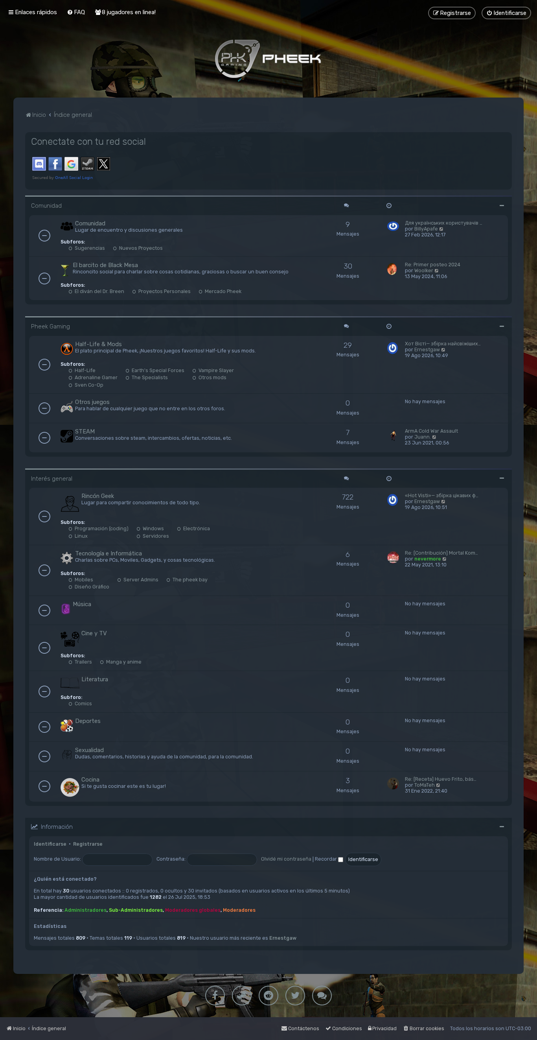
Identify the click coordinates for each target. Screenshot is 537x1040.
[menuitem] (76, 12)
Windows (153, 528)
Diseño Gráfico (91, 587)
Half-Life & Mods (98, 344)
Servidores (155, 536)
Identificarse (50, 844)
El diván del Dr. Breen (99, 291)
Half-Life (85, 370)
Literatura (94, 679)
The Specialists (149, 377)
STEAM (85, 431)
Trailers (83, 662)
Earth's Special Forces (157, 370)
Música (82, 604)
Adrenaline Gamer (96, 377)
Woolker (423, 270)
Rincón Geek (97, 496)
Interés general (51, 478)
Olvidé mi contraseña (286, 859)
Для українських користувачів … (443, 223)
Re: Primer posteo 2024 (432, 264)
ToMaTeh (424, 785)
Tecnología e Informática (108, 553)
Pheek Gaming (50, 326)
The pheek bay (189, 580)
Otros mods (211, 377)
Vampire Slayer (215, 370)
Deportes (88, 721)
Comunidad (46, 205)
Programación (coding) (101, 528)
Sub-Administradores (136, 910)
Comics (83, 703)
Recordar (326, 859)
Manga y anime (123, 662)
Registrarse (88, 844)
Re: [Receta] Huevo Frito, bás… (440, 779)
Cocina (90, 779)
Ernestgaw (427, 349)
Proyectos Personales (164, 291)
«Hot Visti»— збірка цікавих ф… (441, 495)
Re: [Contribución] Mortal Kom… (441, 553)
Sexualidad (89, 750)
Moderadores (239, 910)
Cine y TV (94, 633)
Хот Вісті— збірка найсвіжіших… (443, 344)
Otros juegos (92, 402)
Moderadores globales (193, 910)
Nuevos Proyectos (140, 248)
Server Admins (140, 580)
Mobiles (83, 580)
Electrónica (196, 528)
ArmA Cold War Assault (431, 431)
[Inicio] (268, 58)
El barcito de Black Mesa (105, 265)
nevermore (427, 559)
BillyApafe (426, 229)
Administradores (85, 910)
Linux (81, 536)
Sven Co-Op (88, 385)
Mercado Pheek (222, 291)
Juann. (422, 437)
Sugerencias (89, 248)
